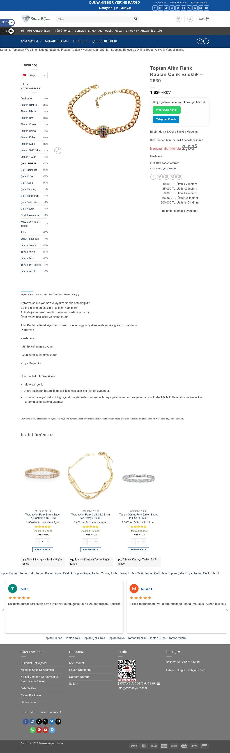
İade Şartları (28, 688)
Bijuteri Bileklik (29, 105)
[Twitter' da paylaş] (160, 177)
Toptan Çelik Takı (156, 573)
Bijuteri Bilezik (28, 111)
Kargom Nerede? (80, 677)
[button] (190, 19)
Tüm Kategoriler (38, 31)
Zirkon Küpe (27, 258)
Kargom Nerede (199, 2)
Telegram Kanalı (166, 119)
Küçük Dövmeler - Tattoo (31, 224)
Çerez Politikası (31, 695)
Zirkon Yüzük (28, 271)
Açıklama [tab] (27, 294)
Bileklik (80, 41)
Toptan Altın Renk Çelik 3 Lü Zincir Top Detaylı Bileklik (90, 516)
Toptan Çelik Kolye (180, 573)
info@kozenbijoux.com (132, 688)
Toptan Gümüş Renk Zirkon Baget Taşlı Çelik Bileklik (138, 516)
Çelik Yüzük (27, 209)
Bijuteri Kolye (28, 137)
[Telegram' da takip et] (206, 8)
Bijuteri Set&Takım (31, 150)
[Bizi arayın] (189, 8)
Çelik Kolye (27, 176)
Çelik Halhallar (29, 170)
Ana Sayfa (29, 41)
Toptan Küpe (82, 573)
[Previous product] (206, 41)
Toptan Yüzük (100, 573)
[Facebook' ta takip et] (155, 8)
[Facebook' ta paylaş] (153, 177)
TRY (7, 31)
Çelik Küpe (27, 183)
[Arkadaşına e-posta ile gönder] (166, 177)
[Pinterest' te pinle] (173, 177)
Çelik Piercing (28, 189)
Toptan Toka (118, 573)
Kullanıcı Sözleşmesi (34, 663)
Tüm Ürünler (63, 31)
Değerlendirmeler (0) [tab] (64, 294)
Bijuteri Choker (29, 124)
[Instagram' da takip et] (160, 8)
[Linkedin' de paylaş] (179, 177)
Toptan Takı (27, 573)
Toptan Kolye (44, 573)
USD (7, 22)
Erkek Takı (95, 31)
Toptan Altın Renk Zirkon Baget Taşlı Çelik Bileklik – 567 (42, 516)
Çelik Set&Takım (30, 202)
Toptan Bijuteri (9, 573)
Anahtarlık (26, 98)
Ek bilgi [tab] (41, 294)
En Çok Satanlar (137, 31)
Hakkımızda (28, 702)
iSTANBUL (127, 684)
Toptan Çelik (135, 573)
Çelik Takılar (114, 31)
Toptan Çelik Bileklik (207, 573)
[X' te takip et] (172, 8)
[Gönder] (136, 19)
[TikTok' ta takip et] (166, 8)
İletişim (156, 31)
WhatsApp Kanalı (166, 110)
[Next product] (199, 41)
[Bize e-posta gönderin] (183, 8)
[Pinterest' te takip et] (195, 8)
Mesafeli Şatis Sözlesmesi (37, 670)
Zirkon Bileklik (28, 245)
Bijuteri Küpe (28, 144)
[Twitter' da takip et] (177, 8)
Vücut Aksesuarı (30, 239)
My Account (160, 2)
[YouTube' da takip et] (200, 8)
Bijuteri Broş (27, 118)
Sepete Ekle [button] (42, 549)
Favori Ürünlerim (178, 2)
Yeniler (80, 31)
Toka (23, 232)
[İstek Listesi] (178, 19)
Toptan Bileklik (63, 573)
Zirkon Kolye (28, 252)
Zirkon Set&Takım (31, 264)
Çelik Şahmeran (30, 196)
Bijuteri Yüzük (28, 157)
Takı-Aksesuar (56, 41)
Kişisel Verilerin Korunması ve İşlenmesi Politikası (40, 679)
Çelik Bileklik (104, 41)
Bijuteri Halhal (28, 131)
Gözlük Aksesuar (30, 215)
